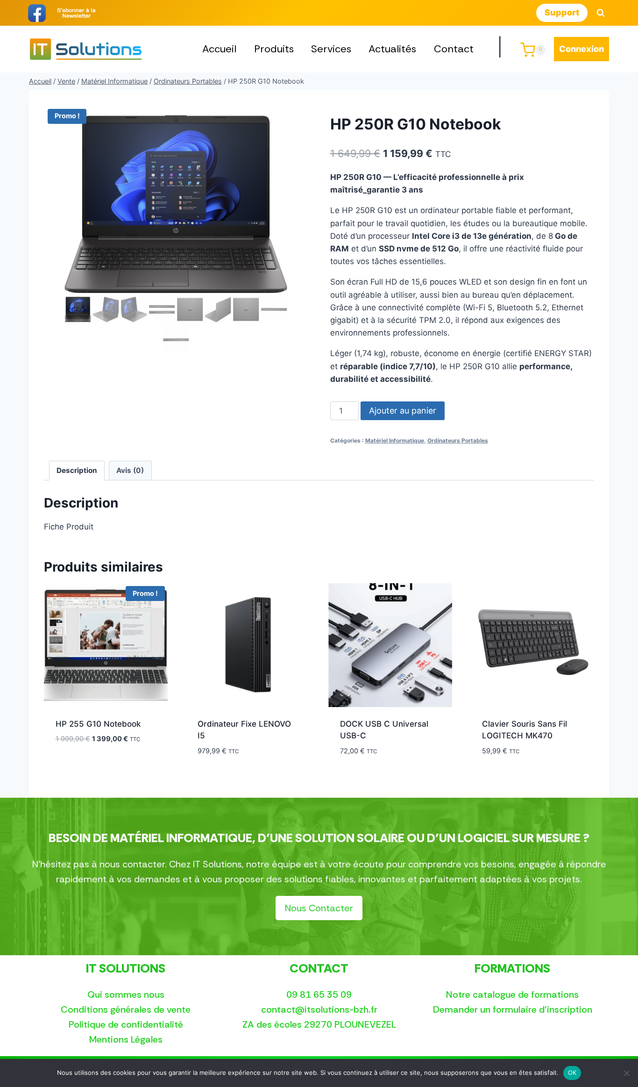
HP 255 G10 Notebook (98, 724)
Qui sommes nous (125, 994)
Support (562, 12)
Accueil (219, 49)
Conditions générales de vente (126, 1009)
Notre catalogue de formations (512, 994)
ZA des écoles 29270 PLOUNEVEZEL (319, 1024)
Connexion (581, 49)
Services (331, 49)
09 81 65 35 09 (319, 994)
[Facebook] (37, 13)
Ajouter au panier (402, 410)
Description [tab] (77, 470)
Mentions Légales (126, 1039)
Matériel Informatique (394, 440)
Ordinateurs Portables (457, 440)
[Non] (626, 1073)
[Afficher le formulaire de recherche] (600, 13)
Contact (454, 49)
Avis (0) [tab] (130, 470)
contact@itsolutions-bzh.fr (319, 1009)
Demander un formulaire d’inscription (512, 1009)
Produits (274, 49)
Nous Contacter (319, 908)
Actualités (392, 49)
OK (572, 1072)
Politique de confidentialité (126, 1024)
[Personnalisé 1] (76, 13)
